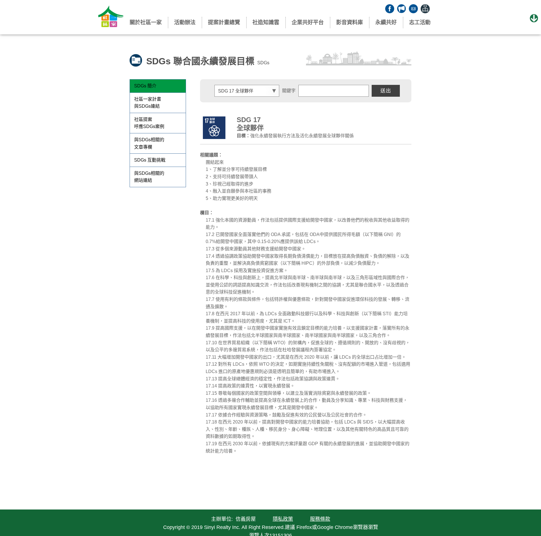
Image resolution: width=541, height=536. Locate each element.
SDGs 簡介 (145, 85)
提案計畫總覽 (224, 22)
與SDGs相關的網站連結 (149, 177)
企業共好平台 (308, 22)
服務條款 (320, 519)
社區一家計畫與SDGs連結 (147, 103)
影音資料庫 (349, 22)
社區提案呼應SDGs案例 (149, 123)
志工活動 (420, 22)
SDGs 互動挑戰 (149, 160)
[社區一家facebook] (389, 8)
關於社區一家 (146, 22)
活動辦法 (185, 22)
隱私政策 (283, 519)
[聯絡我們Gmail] (413, 8)
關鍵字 (289, 90)
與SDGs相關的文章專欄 (149, 143)
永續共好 (386, 22)
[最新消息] (401, 8)
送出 (385, 91)
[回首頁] (111, 17)
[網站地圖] (425, 8)
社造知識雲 (265, 22)
